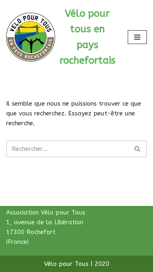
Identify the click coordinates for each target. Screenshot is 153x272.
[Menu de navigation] (137, 37)
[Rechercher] (138, 148)
